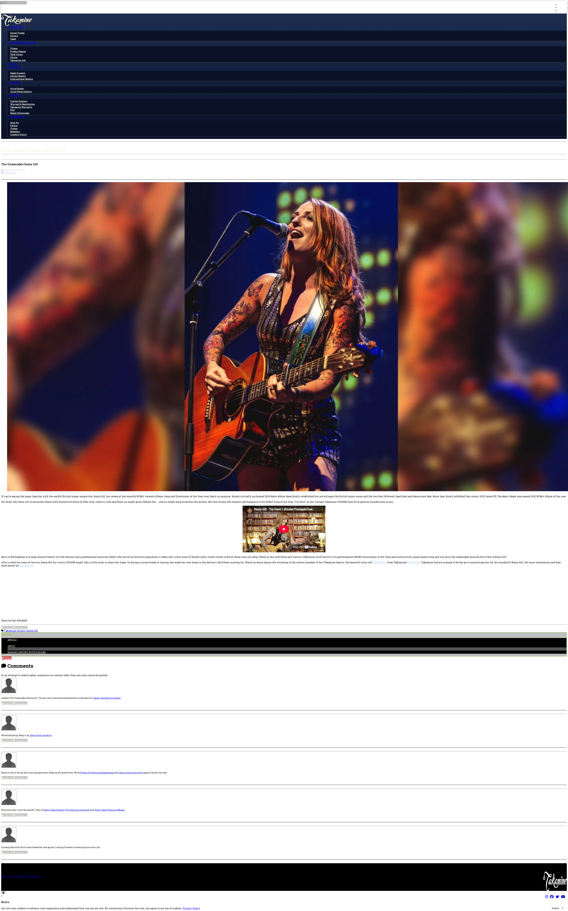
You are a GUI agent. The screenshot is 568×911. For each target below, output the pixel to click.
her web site (26, 565)
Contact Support (34, 876)
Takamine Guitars (14, 630)
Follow (6, 634)
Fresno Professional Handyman (97, 772)
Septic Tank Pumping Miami (109, 810)
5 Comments (9, 172)
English (555, 908)
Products (16, 27)
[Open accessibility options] (3, 892)
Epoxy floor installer (41, 735)
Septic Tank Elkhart (54, 810)
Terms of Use (7, 876)
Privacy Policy (20, 876)
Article (12, 639)
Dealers (14, 67)
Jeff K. (11, 646)
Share (8, 658)
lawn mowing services (130, 772)
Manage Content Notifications (27, 652)
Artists (14, 82)
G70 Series (414, 562)
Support (15, 95)
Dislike (21, 627)
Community (17, 116)
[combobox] (557, 908)
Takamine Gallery (22, 42)
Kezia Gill (32, 630)
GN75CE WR (379, 562)
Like (8, 627)
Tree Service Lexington (77, 810)
